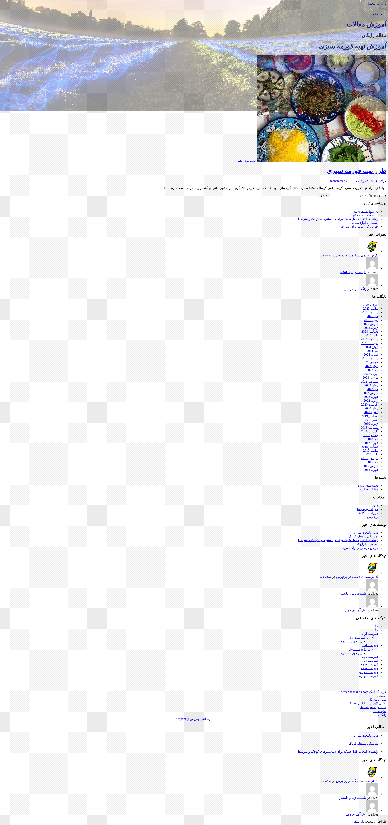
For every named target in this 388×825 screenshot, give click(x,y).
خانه (375, 14)
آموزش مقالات (366, 24)
